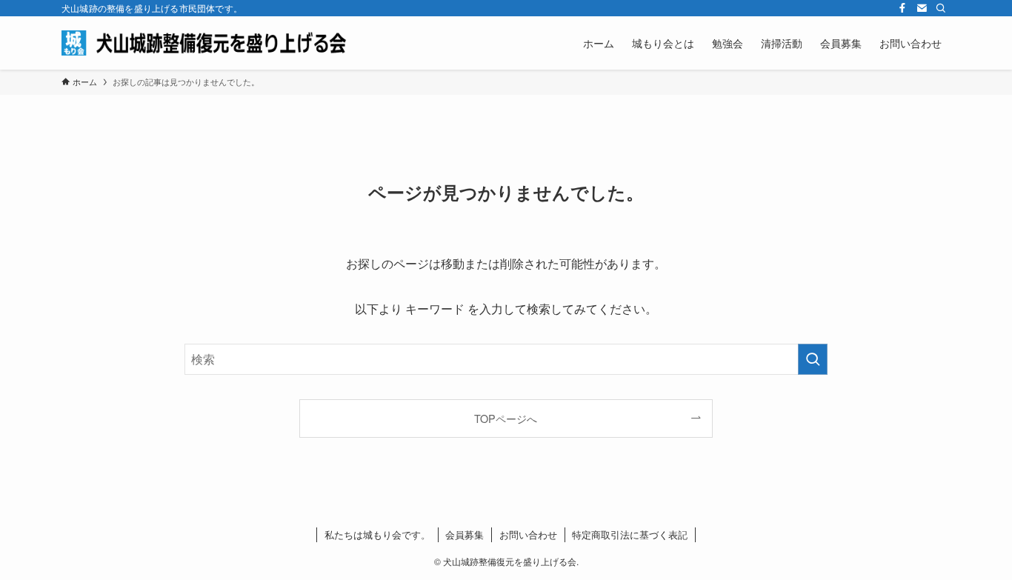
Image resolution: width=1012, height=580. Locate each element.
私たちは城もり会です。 (377, 534)
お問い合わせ (528, 534)
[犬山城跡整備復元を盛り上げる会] (209, 43)
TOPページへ (505, 418)
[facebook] (902, 8)
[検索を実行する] (813, 359)
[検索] (941, 8)
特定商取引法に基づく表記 (630, 534)
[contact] (921, 8)
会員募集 (464, 534)
